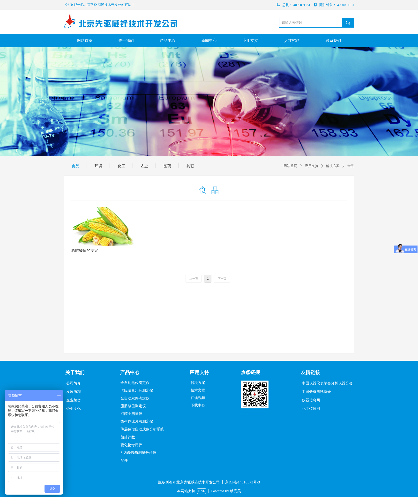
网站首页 (290, 166)
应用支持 (311, 166)
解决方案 (333, 166)
